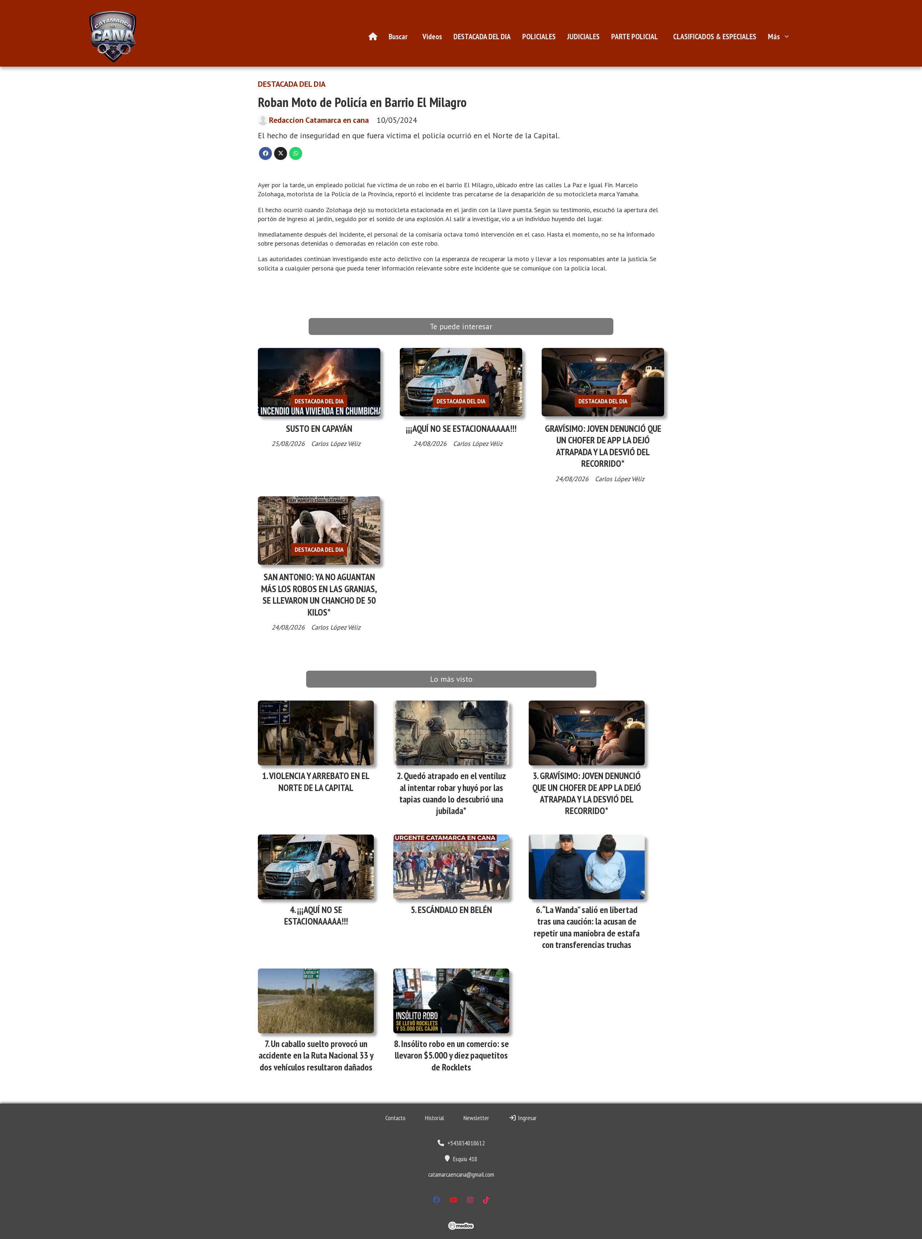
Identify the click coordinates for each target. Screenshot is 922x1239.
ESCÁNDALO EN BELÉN (455, 910)
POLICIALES (539, 36)
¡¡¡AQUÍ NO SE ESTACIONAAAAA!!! (461, 428)
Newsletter (476, 1118)
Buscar (398, 36)
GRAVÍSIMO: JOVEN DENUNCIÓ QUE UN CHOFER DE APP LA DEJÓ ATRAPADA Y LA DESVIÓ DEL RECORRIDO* (603, 445)
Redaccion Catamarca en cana (319, 120)
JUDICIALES (583, 36)
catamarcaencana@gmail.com (461, 1174)
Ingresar (526, 1118)
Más (774, 36)
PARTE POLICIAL (634, 36)
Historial (434, 1118)
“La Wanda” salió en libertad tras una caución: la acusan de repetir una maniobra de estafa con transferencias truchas (587, 927)
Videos (432, 36)
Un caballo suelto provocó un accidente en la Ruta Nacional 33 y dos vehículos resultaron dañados (316, 1055)
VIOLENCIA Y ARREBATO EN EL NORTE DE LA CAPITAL (319, 781)
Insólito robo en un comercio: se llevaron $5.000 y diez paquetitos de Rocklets (452, 1055)
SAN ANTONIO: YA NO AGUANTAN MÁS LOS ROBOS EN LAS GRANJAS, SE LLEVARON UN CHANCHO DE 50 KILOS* (319, 594)
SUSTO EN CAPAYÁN (319, 428)
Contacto (395, 1118)
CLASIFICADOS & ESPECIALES (714, 36)
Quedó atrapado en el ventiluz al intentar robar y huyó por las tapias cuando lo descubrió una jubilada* (452, 793)
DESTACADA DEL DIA (482, 36)
